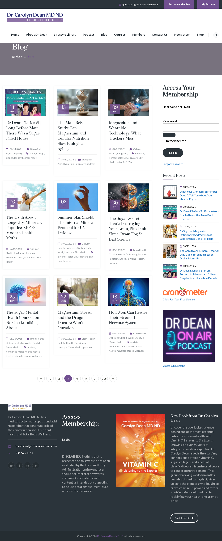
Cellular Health (117, 254)
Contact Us (160, 34)
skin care (133, 157)
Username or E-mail (176, 107)
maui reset (31, 157)
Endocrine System (76, 247)
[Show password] (169, 135)
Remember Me (176, 141)
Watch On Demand (174, 365)
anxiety (31, 347)
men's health (25, 351)
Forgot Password (173, 163)
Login (66, 439)
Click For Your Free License (179, 299)
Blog (104, 34)
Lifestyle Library (65, 34)
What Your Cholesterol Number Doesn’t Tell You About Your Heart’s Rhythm (198, 195)
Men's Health (137, 258)
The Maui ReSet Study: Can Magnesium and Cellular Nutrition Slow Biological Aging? (73, 135)
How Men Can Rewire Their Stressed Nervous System (128, 317)
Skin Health (81, 252)
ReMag (113, 157)
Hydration (68, 163)
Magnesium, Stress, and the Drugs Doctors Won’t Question (75, 320)
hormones (11, 351)
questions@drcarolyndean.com (140, 4)
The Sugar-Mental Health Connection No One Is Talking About (22, 320)
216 (104, 378)
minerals (139, 153)
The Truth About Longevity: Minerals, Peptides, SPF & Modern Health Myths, (24, 228)
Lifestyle (21, 257)
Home (15, 34)
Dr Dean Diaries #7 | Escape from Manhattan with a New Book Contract (199, 215)
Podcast (88, 34)
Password (170, 121)
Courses (120, 34)
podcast (91, 163)
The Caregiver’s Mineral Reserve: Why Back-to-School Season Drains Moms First (199, 254)
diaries (9, 157)
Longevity (17, 153)
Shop (200, 34)
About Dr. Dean (36, 34)
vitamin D (122, 162)
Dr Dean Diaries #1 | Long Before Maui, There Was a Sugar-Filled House (23, 130)
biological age (37, 153)
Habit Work (24, 342)
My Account (208, 4)
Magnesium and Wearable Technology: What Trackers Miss (125, 130)
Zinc (130, 162)
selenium (122, 157)
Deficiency (131, 254)
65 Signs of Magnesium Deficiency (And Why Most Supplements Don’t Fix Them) (197, 234)
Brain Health (140, 250)
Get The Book (184, 518)
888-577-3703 (24, 453)
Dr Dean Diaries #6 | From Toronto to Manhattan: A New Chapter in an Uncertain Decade (198, 274)
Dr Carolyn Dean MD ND (110, 536)
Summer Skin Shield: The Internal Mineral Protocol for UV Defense (76, 225)
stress (27, 355)
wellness (37, 355)
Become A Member (179, 4)
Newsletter (182, 34)
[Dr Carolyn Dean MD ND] (35, 17)
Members (138, 34)
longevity (19, 157)
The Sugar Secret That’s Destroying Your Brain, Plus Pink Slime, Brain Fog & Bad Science (127, 229)
